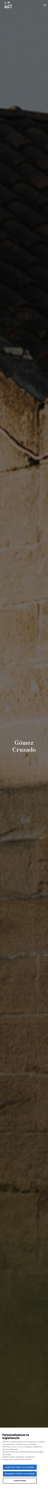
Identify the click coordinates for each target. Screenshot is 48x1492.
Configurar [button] (20, 1481)
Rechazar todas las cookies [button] (20, 1474)
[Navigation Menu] (45, 5)
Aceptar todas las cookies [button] (19, 1467)
